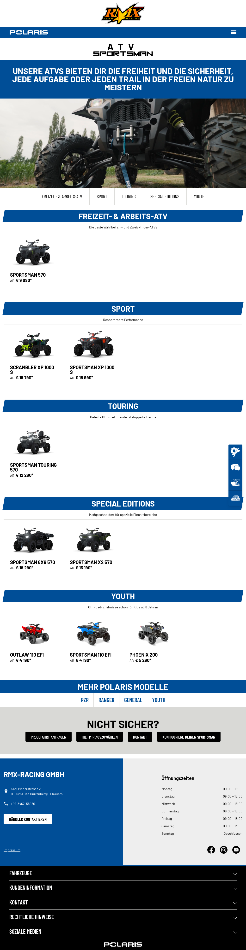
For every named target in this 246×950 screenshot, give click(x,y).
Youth (158, 699)
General (133, 699)
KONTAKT (18, 902)
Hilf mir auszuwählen (100, 737)
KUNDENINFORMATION (30, 887)
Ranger (106, 699)
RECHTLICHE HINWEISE (31, 916)
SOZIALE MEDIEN (25, 931)
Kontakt (140, 737)
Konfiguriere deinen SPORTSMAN (188, 737)
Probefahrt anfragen (48, 737)
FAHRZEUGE (20, 872)
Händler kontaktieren (28, 819)
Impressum (12, 850)
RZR (85, 699)
